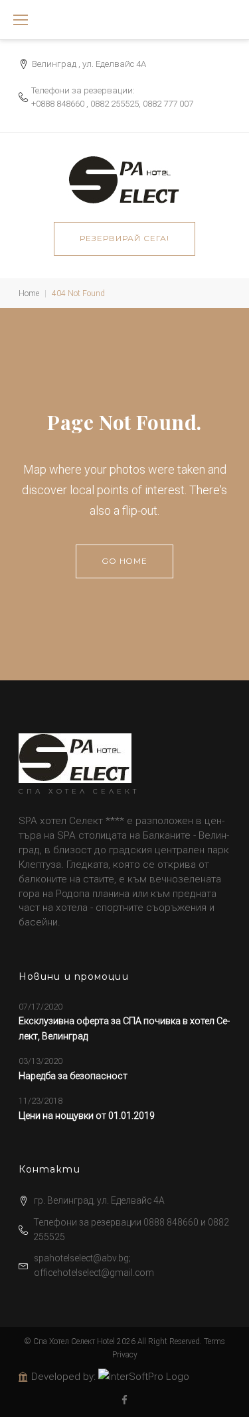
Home (29, 293)
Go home (125, 561)
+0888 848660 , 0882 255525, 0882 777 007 (112, 104)
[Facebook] (124, 1400)
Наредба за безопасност (73, 1076)
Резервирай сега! (124, 238)
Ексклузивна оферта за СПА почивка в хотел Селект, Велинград (124, 1028)
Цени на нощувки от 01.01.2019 (87, 1115)
